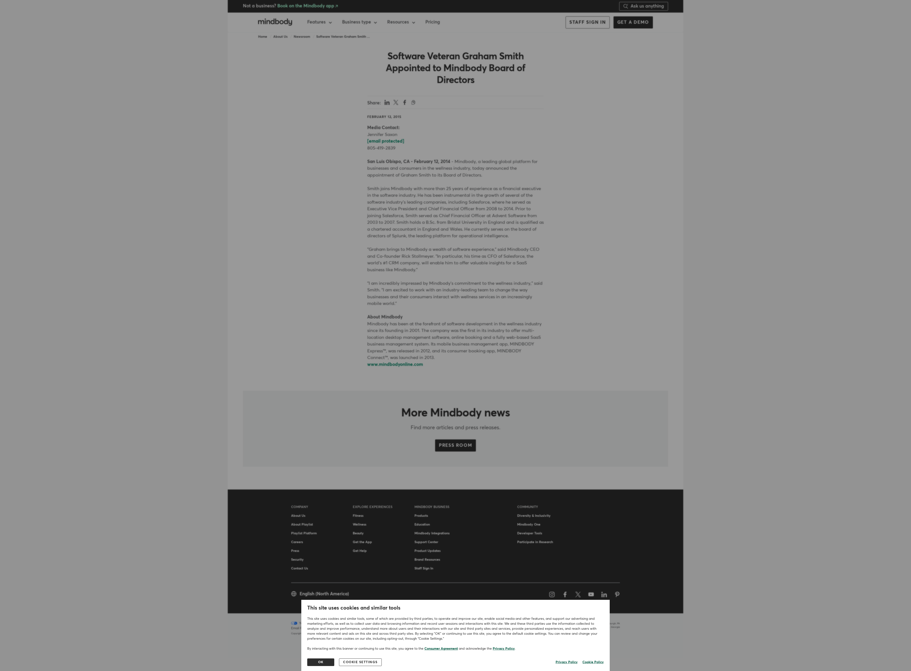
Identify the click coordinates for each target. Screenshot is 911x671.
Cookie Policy (593, 662)
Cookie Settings (360, 662)
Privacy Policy (504, 648)
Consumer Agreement (441, 648)
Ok (321, 662)
